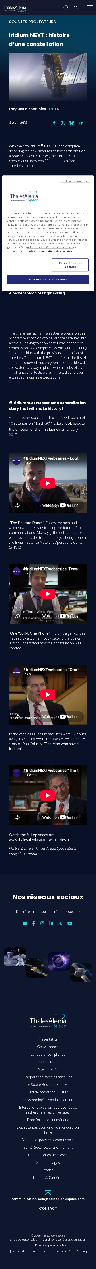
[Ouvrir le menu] (90, 8)
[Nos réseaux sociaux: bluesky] (71, 123)
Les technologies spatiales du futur (48, 1099)
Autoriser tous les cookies (48, 279)
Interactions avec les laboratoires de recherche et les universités (48, 1110)
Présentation (48, 1039)
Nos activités (48, 1069)
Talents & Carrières (48, 1177)
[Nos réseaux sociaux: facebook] (54, 123)
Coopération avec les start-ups (47, 1077)
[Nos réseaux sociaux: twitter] (63, 123)
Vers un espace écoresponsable (48, 1139)
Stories (48, 1170)
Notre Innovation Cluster (48, 1092)
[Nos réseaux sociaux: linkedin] (81, 123)
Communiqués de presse (48, 1154)
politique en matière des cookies (50, 251)
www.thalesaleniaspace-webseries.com (41, 839)
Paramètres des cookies (70, 264)
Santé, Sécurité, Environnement (48, 1147)
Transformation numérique (48, 1119)
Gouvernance (48, 1046)
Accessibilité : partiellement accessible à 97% (42, 1251)
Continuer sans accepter (75, 181)
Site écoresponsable (24, 1239)
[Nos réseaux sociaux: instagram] (42, 923)
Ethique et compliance (48, 1054)
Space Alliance (48, 1061)
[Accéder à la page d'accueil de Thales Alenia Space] (14, 7)
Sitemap (82, 1251)
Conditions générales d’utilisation (64, 1239)
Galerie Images (48, 1162)
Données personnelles (50, 1245)
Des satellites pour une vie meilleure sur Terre (48, 1130)
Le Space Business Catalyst (48, 1084)
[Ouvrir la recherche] (66, 7)
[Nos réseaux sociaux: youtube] (70, 923)
